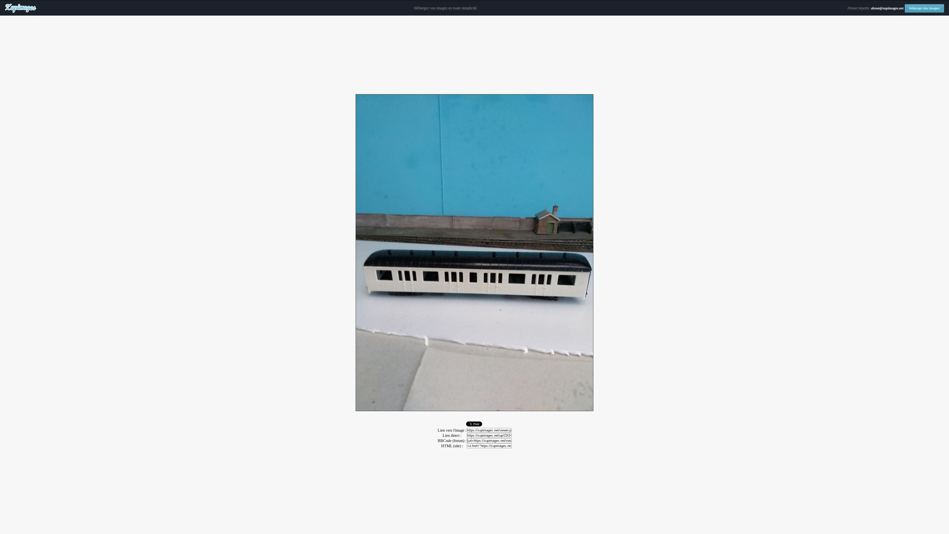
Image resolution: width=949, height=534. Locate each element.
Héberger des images (924, 8)
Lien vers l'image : (452, 430)
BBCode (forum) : (452, 441)
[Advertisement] (474, 55)
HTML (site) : (452, 446)
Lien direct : (452, 435)
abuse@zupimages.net (887, 8)
